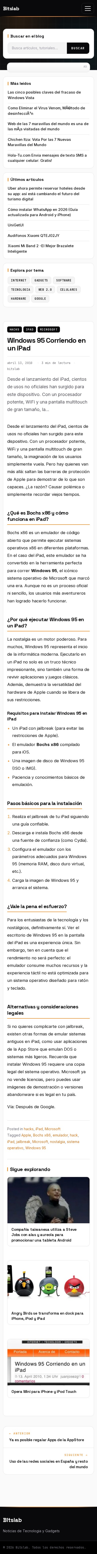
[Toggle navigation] (88, 8)
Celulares (68, 289)
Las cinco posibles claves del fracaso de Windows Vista (44, 95)
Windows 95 (35, 1148)
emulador (60, 1135)
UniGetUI (16, 225)
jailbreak (23, 1141)
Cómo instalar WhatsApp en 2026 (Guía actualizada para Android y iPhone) (43, 212)
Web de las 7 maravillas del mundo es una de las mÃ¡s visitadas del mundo (48, 126)
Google (40, 298)
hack (74, 1135)
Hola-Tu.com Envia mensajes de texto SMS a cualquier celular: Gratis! (47, 158)
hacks (14, 329)
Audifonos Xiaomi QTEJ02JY (33, 235)
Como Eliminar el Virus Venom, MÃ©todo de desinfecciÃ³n (46, 111)
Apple (26, 1135)
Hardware (18, 298)
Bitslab (11, 8)
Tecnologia (20, 289)
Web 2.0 (45, 289)
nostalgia (57, 1141)
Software (64, 280)
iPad (30, 329)
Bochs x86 (42, 1135)
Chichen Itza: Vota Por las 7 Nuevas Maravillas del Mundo (39, 142)
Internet (18, 280)
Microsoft (49, 329)
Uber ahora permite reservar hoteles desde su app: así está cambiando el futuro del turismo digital (46, 193)
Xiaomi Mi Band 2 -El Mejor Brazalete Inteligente (41, 248)
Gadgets (41, 280)
